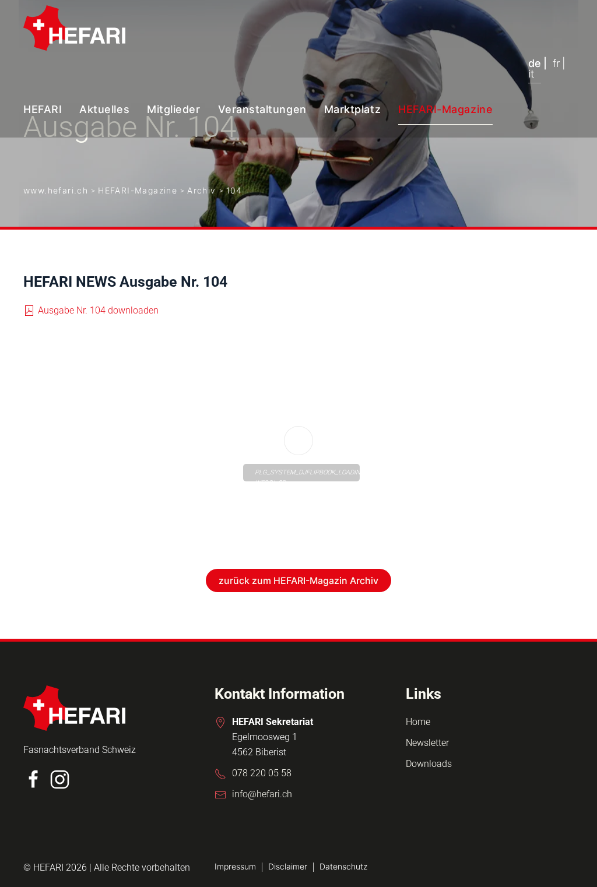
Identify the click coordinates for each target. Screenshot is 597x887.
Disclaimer (287, 866)
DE (534, 63)
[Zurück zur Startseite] (74, 28)
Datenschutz (343, 866)
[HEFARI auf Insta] (60, 778)
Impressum (235, 866)
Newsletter (427, 742)
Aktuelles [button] (104, 109)
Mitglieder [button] (173, 109)
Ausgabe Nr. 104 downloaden (98, 310)
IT (531, 74)
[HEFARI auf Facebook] (33, 778)
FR (556, 63)
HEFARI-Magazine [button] (445, 109)
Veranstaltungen (262, 109)
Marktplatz (352, 109)
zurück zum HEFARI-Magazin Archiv (298, 580)
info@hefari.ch (262, 794)
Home (418, 721)
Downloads (429, 763)
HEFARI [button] (42, 109)
